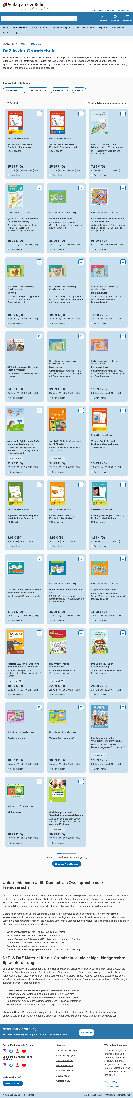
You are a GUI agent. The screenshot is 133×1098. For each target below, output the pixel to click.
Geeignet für (35, 90)
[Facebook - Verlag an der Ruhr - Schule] (11, 1051)
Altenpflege (117, 27)
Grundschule (19, 27)
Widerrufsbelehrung (65, 1066)
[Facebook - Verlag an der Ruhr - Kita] (11, 1065)
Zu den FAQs (110, 1082)
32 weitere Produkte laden (66, 864)
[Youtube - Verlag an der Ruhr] (24, 1051)
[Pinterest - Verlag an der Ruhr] (17, 1051)
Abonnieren (86, 1032)
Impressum (110, 1095)
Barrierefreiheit (123, 1095)
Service (60, 1045)
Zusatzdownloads (64, 1060)
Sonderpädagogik (60, 27)
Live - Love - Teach (83, 27)
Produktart (58, 90)
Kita (4, 27)
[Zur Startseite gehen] (33, 6)
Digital (102, 27)
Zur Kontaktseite (111, 1087)
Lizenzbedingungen (65, 1055)
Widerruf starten (12, 1083)
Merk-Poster (26, 994)
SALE (5, 33)
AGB (86, 1095)
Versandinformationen (66, 1050)
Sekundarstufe (38, 27)
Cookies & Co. (63, 1081)
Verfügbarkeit (11, 90)
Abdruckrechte (63, 1076)
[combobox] (35, 18)
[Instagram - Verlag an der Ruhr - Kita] (4, 1065)
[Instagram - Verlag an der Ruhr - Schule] (4, 1051)
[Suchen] (73, 18)
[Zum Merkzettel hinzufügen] (39, 113)
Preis (77, 90)
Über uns (19, 33)
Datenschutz (96, 1095)
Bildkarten (12, 994)
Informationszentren (65, 1071)
